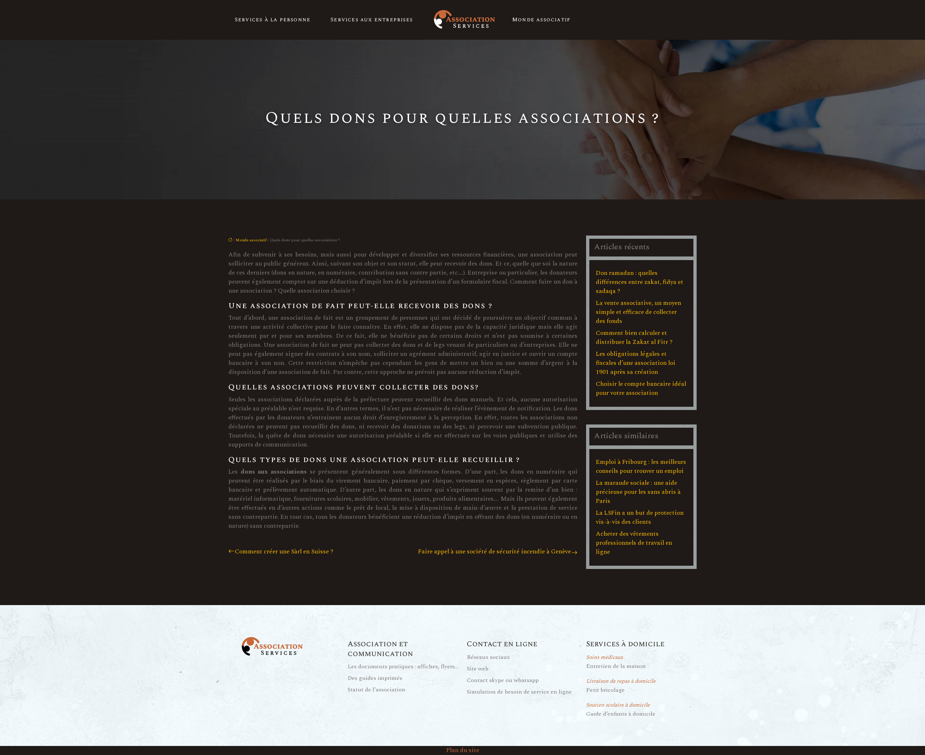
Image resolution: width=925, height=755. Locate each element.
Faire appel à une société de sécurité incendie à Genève (494, 551)
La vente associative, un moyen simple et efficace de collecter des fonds (638, 312)
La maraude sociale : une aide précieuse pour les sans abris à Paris (638, 492)
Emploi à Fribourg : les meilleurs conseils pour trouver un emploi (641, 466)
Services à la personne (272, 20)
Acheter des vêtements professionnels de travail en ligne (634, 543)
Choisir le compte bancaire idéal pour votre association (641, 388)
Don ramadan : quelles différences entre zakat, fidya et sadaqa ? (639, 282)
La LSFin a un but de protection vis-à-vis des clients (640, 517)
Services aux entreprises (372, 20)
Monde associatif (541, 20)
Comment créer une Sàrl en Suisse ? (284, 551)
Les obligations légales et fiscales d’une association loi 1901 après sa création (635, 363)
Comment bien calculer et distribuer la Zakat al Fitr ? (634, 337)
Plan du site (462, 750)
